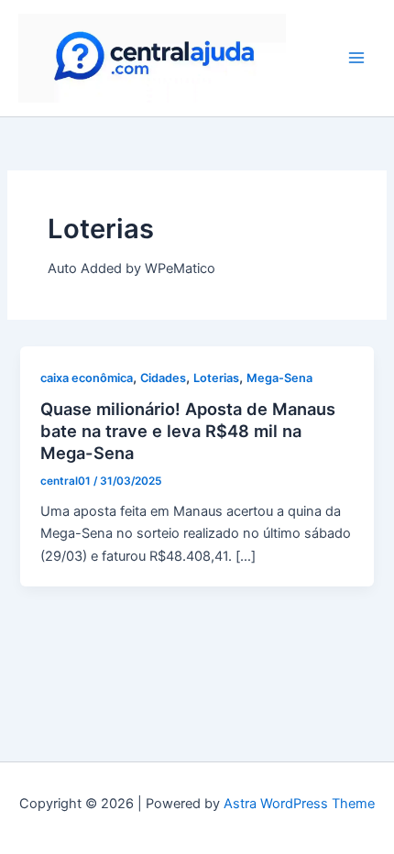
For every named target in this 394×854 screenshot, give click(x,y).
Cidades (163, 378)
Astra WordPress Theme (299, 803)
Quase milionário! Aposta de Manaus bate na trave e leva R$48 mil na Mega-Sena (187, 430)
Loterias (216, 378)
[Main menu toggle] (356, 57)
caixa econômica (86, 378)
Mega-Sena (279, 378)
